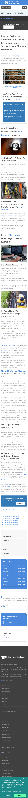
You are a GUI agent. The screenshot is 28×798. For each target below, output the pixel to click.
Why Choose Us (7, 536)
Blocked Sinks (5, 721)
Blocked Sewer (5, 734)
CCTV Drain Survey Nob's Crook (11, 516)
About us (5, 532)
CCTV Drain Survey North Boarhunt (11, 518)
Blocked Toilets (5, 727)
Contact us (6, 553)
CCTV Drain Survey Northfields (10, 524)
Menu (24, 7)
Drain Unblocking (6, 691)
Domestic (5, 545)
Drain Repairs (5, 701)
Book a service (6, 7)
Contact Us (20, 503)
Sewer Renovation (6, 740)
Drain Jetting (5, 698)
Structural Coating (6, 767)
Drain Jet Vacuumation (7, 708)
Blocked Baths (5, 724)
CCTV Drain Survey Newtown (10, 512)
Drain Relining (5, 704)
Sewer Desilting (5, 763)
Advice (5, 549)
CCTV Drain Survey (6, 773)
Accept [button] (20, 795)
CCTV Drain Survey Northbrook (10, 520)
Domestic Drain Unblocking (8, 747)
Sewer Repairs (5, 757)
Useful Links (6, 752)
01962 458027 (10, 18)
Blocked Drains (5, 685)
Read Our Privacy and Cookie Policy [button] (12, 791)
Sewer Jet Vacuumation (8, 770)
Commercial (6, 540)
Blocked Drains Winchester (15, 657)
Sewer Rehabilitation (7, 744)
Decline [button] (8, 795)
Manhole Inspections (7, 776)
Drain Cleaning (5, 688)
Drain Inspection (6, 695)
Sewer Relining (5, 760)
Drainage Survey (6, 731)
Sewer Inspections (6, 737)
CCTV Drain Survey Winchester (10, 510)
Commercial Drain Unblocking (9, 711)
